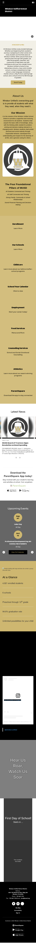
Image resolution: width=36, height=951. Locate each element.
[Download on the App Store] (18, 935)
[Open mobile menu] (3, 2)
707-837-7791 (13, 898)
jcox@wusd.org (25, 898)
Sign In (18, 913)
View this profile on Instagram (12, 700)
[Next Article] (20, 457)
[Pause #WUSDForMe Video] (32, 36)
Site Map (18, 908)
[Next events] (32, 552)
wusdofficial (25, 721)
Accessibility (18, 910)
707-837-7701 (20, 896)
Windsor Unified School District (12, 721)
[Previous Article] (16, 457)
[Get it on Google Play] (18, 930)
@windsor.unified (11, 730)
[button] (33, 2)
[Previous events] (4, 552)
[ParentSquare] (18, 925)
